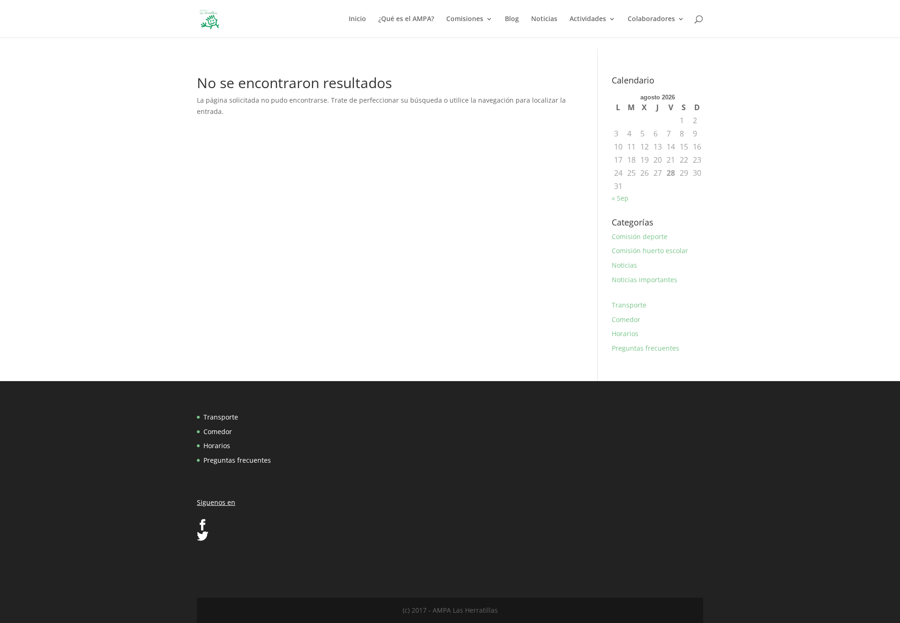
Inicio (357, 19)
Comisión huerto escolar (650, 250)
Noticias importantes (644, 279)
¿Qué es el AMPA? (406, 19)
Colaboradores (651, 19)
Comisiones (464, 19)
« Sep (620, 198)
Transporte (629, 304)
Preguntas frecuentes (645, 348)
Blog (512, 19)
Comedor (626, 319)
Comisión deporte (640, 236)
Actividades (588, 19)
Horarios (625, 333)
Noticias (544, 19)
